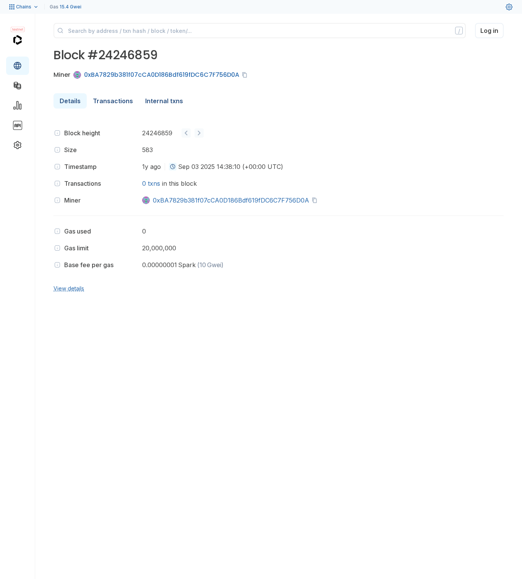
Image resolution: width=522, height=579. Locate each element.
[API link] (17, 125)
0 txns (151, 183)
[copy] (246, 75)
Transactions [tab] (113, 101)
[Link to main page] (17, 39)
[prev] (186, 133)
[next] (199, 133)
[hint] (57, 133)
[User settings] (509, 7)
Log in (489, 30)
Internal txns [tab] (164, 101)
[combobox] (173, 166)
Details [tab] (70, 101)
